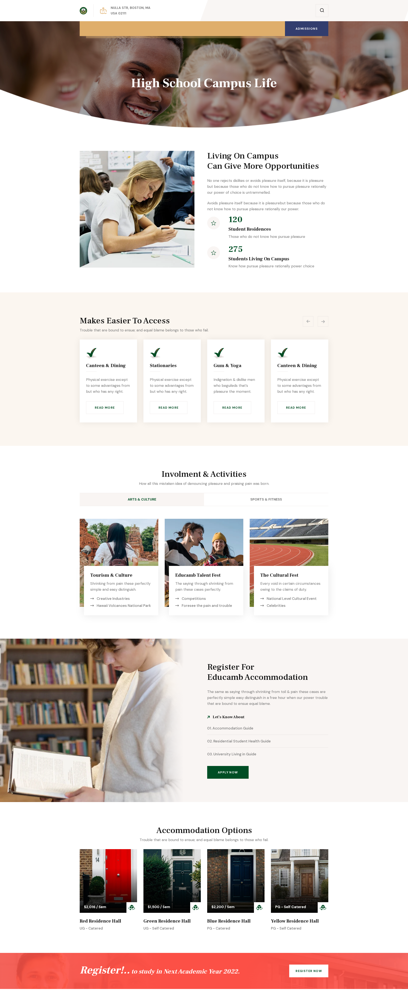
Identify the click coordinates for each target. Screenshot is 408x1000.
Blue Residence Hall (229, 921)
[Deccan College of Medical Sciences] (83, 10)
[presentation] (308, 321)
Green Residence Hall (167, 921)
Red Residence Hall (100, 921)
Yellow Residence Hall (295, 921)
